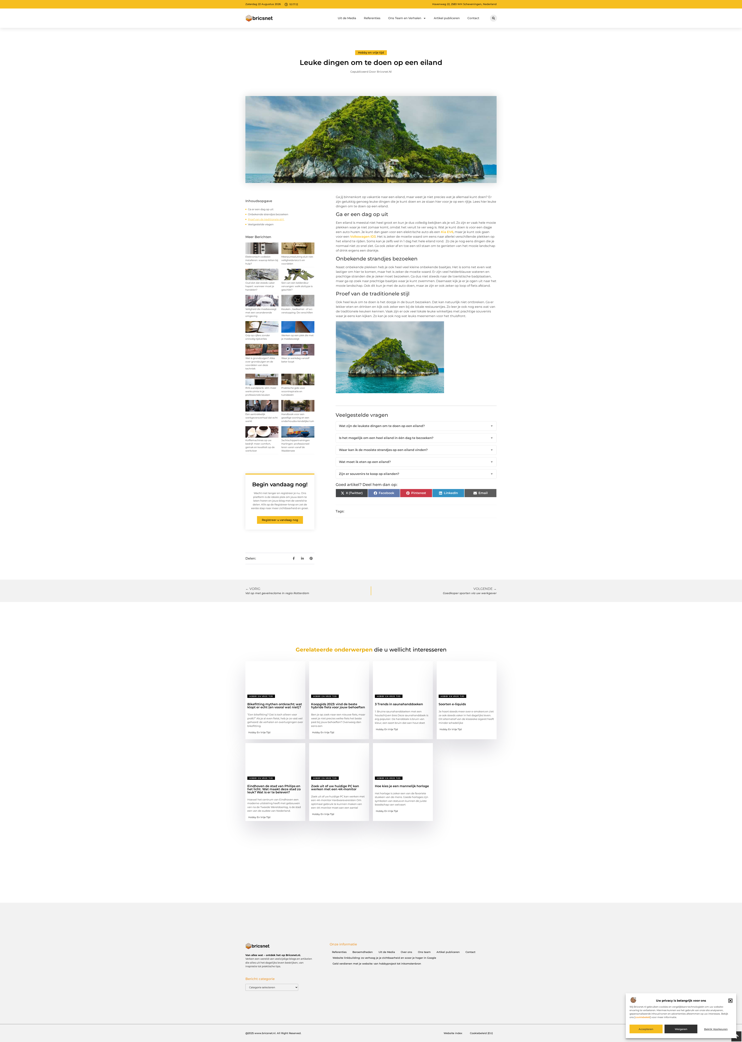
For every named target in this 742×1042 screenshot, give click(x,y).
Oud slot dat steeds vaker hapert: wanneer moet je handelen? (260, 286)
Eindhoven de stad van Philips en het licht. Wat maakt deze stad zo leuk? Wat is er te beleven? (274, 789)
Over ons (406, 952)
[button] (730, 1001)
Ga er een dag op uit (260, 209)
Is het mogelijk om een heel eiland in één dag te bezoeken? (416, 438)
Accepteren (646, 1029)
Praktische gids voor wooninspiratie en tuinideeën (293, 391)
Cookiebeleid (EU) (481, 1033)
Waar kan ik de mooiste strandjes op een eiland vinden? (416, 450)
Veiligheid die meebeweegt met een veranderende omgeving (261, 312)
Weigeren (681, 1029)
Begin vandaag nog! (280, 484)
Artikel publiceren (447, 18)
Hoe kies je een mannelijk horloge (402, 786)
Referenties (372, 18)
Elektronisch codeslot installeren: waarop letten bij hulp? (261, 260)
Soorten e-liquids (452, 704)
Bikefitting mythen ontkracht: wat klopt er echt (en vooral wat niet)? (274, 705)
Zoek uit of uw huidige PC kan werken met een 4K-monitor (335, 787)
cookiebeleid (642, 1017)
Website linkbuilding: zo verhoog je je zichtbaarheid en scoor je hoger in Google (384, 957)
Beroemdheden (362, 952)
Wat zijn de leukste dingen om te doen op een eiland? (416, 426)
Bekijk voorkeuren (716, 1029)
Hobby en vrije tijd (371, 52)
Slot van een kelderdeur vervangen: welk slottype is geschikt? (297, 286)
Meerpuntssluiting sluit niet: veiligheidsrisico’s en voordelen (297, 260)
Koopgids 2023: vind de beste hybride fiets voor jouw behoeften (338, 705)
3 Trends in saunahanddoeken (399, 704)
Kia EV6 (447, 232)
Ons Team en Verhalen (404, 18)
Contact (473, 18)
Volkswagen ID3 (363, 236)
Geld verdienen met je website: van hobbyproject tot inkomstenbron (377, 963)
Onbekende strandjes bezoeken (268, 214)
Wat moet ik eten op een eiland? (416, 462)
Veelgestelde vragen (261, 224)
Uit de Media (347, 18)
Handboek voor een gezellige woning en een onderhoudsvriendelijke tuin (297, 418)
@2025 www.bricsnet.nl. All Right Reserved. (273, 1033)
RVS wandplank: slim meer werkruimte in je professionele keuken (260, 391)
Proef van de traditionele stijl (266, 219)
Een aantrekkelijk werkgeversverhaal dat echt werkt (261, 418)
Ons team (424, 952)
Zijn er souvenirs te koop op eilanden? (416, 474)
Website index (453, 1033)
